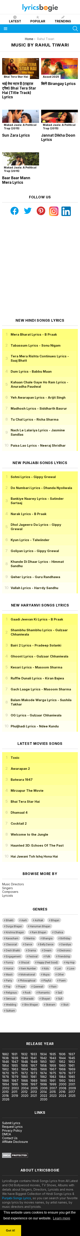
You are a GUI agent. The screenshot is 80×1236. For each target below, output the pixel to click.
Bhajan (55, 920)
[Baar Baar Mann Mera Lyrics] (20, 162)
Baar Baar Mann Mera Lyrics (16, 180)
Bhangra (47, 938)
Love (71, 968)
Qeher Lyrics (35, 577)
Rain (54, 986)
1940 (24, 1058)
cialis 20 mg (8, 1026)
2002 (5, 1088)
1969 (71, 1069)
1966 (43, 1069)
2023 (53, 1095)
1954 (5, 1065)
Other (60, 974)
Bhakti (9, 920)
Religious (11, 992)
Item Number (28, 968)
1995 (15, 1084)
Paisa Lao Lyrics (38, 445)
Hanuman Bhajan (40, 926)
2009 (72, 1088)
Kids (46, 968)
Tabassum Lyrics (36, 345)
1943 (52, 1058)
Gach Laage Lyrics (41, 689)
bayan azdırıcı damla (39, 1026)
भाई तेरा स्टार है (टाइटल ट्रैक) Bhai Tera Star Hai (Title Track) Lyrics (19, 90)
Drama (32, 950)
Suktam (10, 1010)
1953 (71, 1061)
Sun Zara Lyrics (16, 135)
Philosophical (27, 980)
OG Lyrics (36, 715)
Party (9, 980)
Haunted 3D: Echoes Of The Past (37, 845)
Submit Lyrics (11, 1123)
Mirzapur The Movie (27, 791)
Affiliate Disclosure (15, 1141)
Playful (47, 980)
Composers (10, 891)
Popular (37, 21)
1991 (52, 1080)
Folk (47, 956)
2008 (62, 1088)
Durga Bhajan (14, 926)
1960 (62, 1065)
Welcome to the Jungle (29, 834)
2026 (5, 1099)
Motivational (27, 974)
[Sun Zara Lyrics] (20, 120)
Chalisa (58, 932)
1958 (43, 1065)
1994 (5, 1084)
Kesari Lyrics (36, 667)
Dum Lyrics (31, 371)
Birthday (65, 938)
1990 (43, 1080)
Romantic (44, 992)
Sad (60, 992)
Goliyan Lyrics (35, 551)
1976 (62, 1073)
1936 (62, 1054)
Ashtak (39, 920)
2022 (43, 1095)
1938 (5, 1058)
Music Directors (13, 884)
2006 (44, 1088)
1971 (14, 1073)
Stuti (65, 1004)
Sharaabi (28, 998)
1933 (34, 1054)
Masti (9, 974)
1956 (24, 1065)
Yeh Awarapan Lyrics (38, 397)
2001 (71, 1084)
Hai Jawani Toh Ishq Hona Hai (34, 856)
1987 (15, 1080)
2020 (24, 1095)
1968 (62, 1069)
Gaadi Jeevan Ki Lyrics (37, 619)
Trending (63, 21)
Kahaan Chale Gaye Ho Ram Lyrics (39, 384)
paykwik (60, 1026)
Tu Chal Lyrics (34, 419)
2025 (72, 1095)
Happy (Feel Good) (47, 962)
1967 (52, 1069)
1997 (34, 1084)
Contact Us (9, 1138)
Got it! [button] (10, 1230)
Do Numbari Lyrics (41, 488)
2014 (43, 1092)
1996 (24, 1084)
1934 (43, 1054)
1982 (43, 1077)
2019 (15, 1095)
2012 (24, 1092)
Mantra (30, 938)
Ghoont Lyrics (39, 656)
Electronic (65, 950)
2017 (71, 1092)
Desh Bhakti (13, 950)
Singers (7, 888)
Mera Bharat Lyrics (34, 334)
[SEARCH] (75, 28)
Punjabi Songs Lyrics (16, 1198)
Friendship (64, 956)
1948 (24, 1061)
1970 (5, 1073)
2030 (43, 1099)
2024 (62, 1095)
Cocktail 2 (19, 823)
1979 (15, 1077)
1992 (62, 1080)
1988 (24, 1080)
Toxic (15, 758)
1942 (43, 1058)
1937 (71, 1054)
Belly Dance (46, 944)
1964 (24, 1069)
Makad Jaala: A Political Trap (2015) (20, 126)
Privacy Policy (12, 1130)
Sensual (10, 998)
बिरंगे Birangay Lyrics (58, 84)
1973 (34, 1073)
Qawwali (38, 986)
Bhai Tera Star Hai (16, 76)
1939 (15, 1058)
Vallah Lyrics (34, 588)
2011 (14, 1092)
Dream (47, 950)
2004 (25, 1088)
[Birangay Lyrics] (59, 68)
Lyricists (7, 895)
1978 (5, 1077)
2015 (52, 1092)
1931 (14, 1054)
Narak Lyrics (29, 514)
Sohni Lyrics (33, 477)
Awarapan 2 (20, 769)
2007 (53, 1088)
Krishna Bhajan (15, 932)
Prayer (21, 986)
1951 (52, 1061)
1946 (5, 1061)
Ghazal (25, 962)
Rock (28, 992)
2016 (62, 1092)
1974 (43, 1073)
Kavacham (12, 938)
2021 (34, 1095)
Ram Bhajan (39, 932)
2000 (62, 1084)
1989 (34, 1080)
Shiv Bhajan (31, 1004)
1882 (5, 1054)
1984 (62, 1077)
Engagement (13, 956)
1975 (52, 1073)
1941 (33, 1058)
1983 (52, 1077)
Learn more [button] (61, 1218)
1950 (43, 1061)
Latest (15, 21)
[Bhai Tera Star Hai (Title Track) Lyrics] (20, 68)
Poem (62, 980)
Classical (11, 944)
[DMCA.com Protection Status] (15, 1157)
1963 (15, 1069)
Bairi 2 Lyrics (36, 645)
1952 (62, 1061)
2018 (5, 1095)
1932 (24, 1054)
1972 (24, 1073)
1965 (34, 1069)
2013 (34, 1092)
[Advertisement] (40, 267)
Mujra (46, 974)
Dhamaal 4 (19, 812)
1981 (33, 1077)
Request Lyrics (12, 1126)
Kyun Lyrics (30, 540)
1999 (52, 1084)
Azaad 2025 (51, 76)
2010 (5, 1092)
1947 (15, 1061)
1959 (52, 1065)
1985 (71, 1077)
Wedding (11, 1004)
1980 (24, 1077)
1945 (71, 1058)
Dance (28, 944)
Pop (8, 986)
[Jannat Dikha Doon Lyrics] (59, 120)
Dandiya (66, 944)
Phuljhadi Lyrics (35, 726)
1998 (43, 1084)
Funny (9, 962)
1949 (34, 1061)
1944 (62, 1058)
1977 (71, 1073)
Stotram (50, 1004)
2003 (15, 1088)
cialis (20, 1026)
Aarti (24, 920)
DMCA (6, 1134)
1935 (52, 1054)
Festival (33, 956)
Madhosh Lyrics (39, 408)
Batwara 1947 (22, 780)
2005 (34, 1088)
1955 (15, 1065)
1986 (5, 1080)
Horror (9, 968)
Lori (59, 968)
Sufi (60, 998)
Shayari (45, 998)
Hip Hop (70, 962)
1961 (71, 1065)
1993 (71, 1080)
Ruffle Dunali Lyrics (37, 678)
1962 (5, 1069)
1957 (34, 1065)
